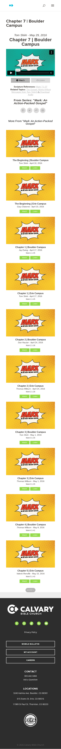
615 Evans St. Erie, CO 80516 (30, 698)
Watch (22, 80)
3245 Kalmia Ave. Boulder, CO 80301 (30, 693)
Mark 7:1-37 (41, 87)
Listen (42, 80)
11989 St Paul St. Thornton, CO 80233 (30, 704)
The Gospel (31, 89)
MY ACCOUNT (30, 652)
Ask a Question (30, 679)
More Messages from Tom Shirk (31, 90)
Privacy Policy (30, 632)
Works (41, 89)
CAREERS (30, 660)
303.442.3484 (30, 676)
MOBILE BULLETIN (30, 644)
